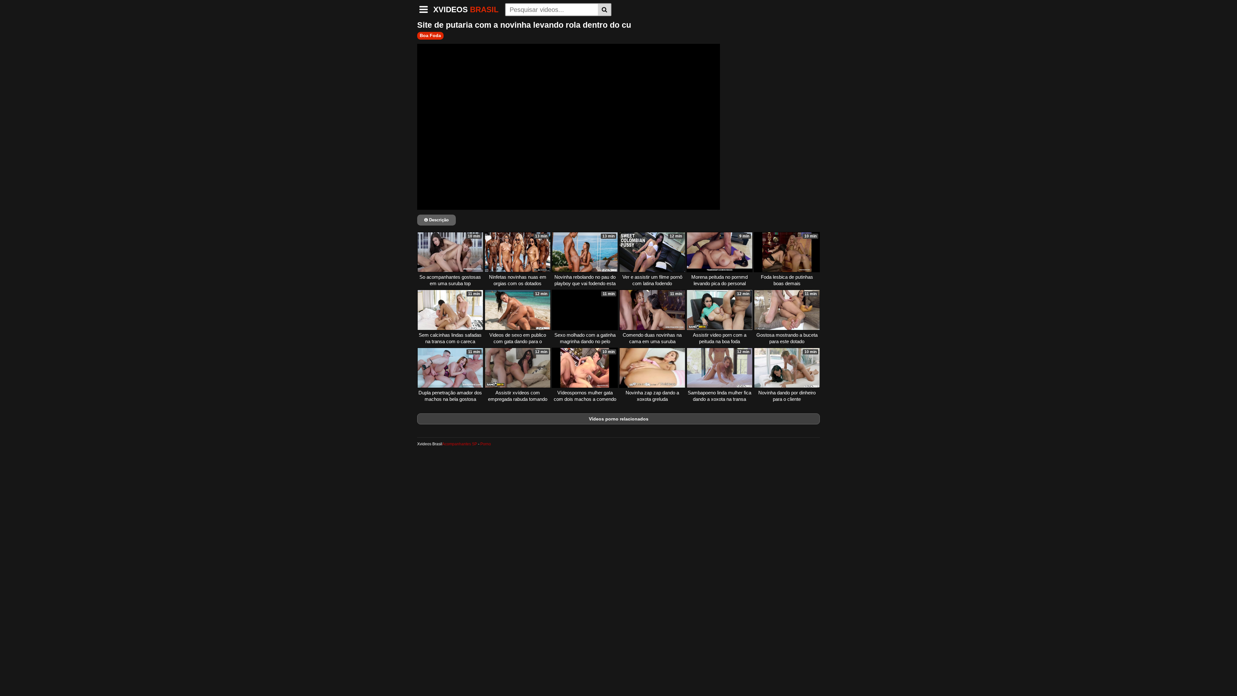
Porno (485, 444)
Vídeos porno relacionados (618, 418)
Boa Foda (430, 35)
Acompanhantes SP (459, 444)
